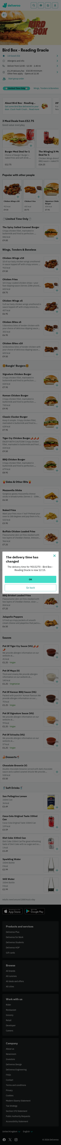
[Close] (54, 555)
